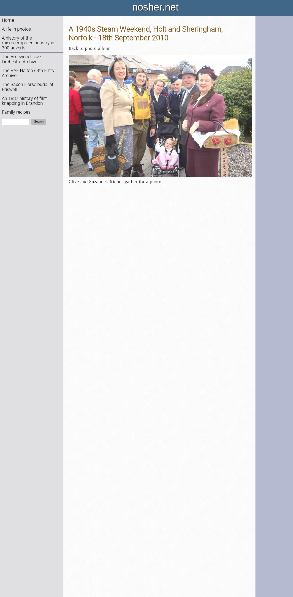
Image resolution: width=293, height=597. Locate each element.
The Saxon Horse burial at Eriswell (27, 87)
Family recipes (16, 112)
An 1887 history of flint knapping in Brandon (24, 101)
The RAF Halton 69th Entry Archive (28, 73)
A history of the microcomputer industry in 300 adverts (28, 43)
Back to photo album (90, 48)
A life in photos (16, 29)
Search (38, 121)
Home (8, 20)
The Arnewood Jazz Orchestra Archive (21, 59)
